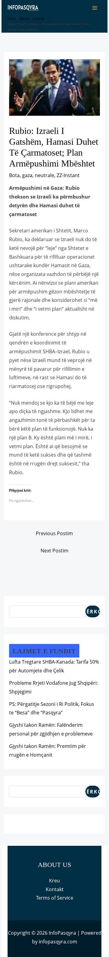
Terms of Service (54, 897)
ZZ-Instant (68, 175)
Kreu (54, 880)
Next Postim (54, 550)
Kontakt (55, 889)
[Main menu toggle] (94, 8)
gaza (27, 175)
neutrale (44, 175)
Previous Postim (54, 533)
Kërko (92, 611)
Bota (14, 175)
